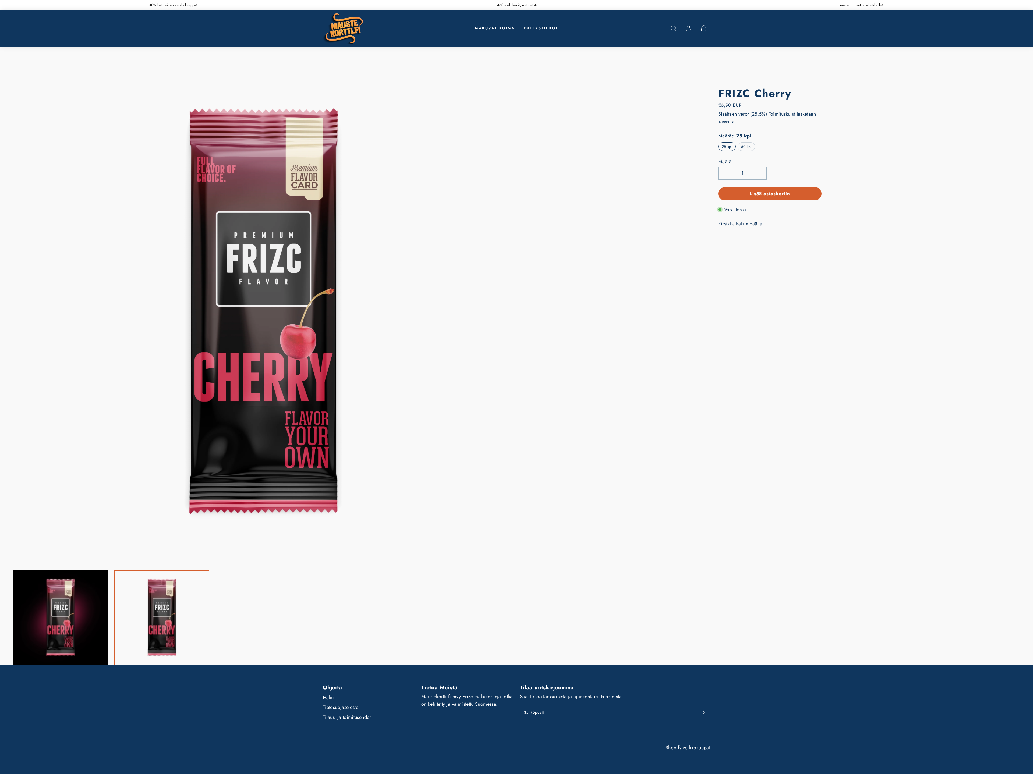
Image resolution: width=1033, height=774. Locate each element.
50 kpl (746, 146)
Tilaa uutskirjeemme (547, 687)
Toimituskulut (782, 114)
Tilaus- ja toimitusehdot (347, 717)
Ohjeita (332, 687)
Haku (328, 697)
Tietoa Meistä (439, 687)
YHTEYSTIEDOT (540, 28)
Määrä (725, 161)
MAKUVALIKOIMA (495, 28)
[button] (673, 28)
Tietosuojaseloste (340, 707)
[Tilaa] (704, 712)
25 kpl (727, 146)
